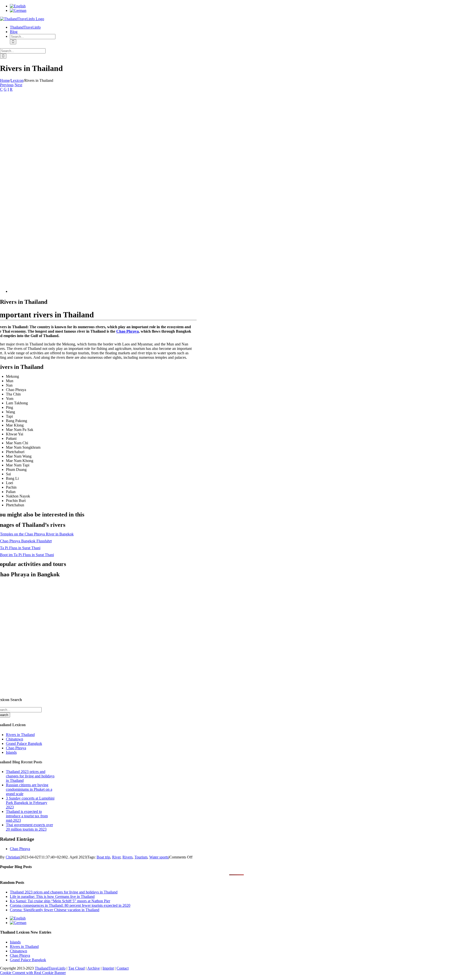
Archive (93, 968)
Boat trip (103, 857)
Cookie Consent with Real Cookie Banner (33, 973)
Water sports (159, 857)
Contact (123, 968)
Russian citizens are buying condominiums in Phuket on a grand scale (29, 789)
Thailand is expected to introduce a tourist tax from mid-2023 (27, 815)
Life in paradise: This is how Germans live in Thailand (52, 896)
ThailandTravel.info (50, 968)
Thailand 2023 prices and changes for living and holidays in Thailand (30, 776)
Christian (13, 857)
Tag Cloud (76, 968)
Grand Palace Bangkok (24, 743)
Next (18, 85)
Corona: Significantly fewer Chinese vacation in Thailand (54, 910)
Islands (11, 752)
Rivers (127, 857)
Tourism (141, 857)
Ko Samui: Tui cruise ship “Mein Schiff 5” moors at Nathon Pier (60, 901)
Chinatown (14, 739)
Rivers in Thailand (20, 735)
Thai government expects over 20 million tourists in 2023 (29, 827)
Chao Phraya (127, 331)
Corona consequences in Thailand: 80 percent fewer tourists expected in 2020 (70, 905)
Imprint (108, 968)
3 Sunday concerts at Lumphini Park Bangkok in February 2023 (30, 802)
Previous (7, 85)
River (116, 857)
